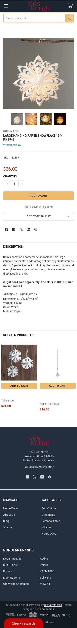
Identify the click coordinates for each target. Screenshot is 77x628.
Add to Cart (19, 385)
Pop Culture (49, 508)
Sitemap (8, 527)
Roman (7, 571)
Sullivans (45, 577)
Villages (47, 527)
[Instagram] (42, 477)
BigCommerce (53, 604)
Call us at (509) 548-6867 (39, 466)
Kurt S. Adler (10, 565)
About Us (9, 514)
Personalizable (51, 521)
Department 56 (12, 558)
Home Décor (11, 508)
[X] (21, 229)
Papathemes (46, 609)
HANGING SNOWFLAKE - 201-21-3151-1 (17, 394)
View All (45, 583)
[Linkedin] (28, 229)
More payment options (39, 206)
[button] (38, 216)
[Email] (13, 229)
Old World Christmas (16, 583)
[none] (38, 73)
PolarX (44, 565)
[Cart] (71, 5)
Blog (6, 521)
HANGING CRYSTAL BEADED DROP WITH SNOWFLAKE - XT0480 (54, 396)
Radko (44, 558)
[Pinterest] (36, 229)
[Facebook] (6, 229)
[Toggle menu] (6, 6)
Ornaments (48, 514)
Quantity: (10, 176)
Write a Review (12, 144)
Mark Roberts (11, 577)
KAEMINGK (47, 571)
